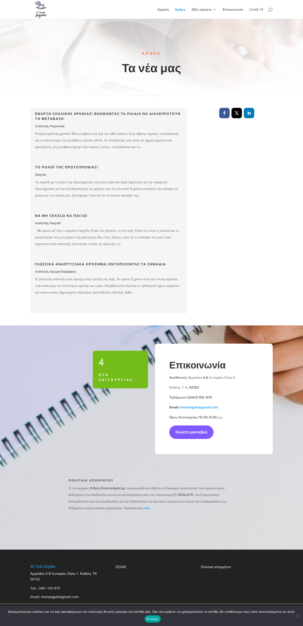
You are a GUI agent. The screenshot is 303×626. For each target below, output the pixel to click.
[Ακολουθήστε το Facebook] (224, 113)
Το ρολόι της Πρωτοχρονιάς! (66, 167)
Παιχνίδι (40, 174)
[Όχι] (297, 615)
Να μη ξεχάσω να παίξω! (61, 215)
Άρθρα (180, 10)
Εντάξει (153, 619)
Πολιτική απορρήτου (216, 567)
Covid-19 (256, 10)
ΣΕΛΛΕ (121, 567)
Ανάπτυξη (41, 126)
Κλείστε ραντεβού (191, 432)
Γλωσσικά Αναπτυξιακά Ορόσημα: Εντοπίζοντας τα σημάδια (100, 264)
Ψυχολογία (57, 126)
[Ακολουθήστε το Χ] (237, 113)
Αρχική (163, 10)
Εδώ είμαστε (202, 10)
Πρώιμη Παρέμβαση (63, 271)
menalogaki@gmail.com (199, 407)
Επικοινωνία (233, 10)
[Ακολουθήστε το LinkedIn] (249, 113)
